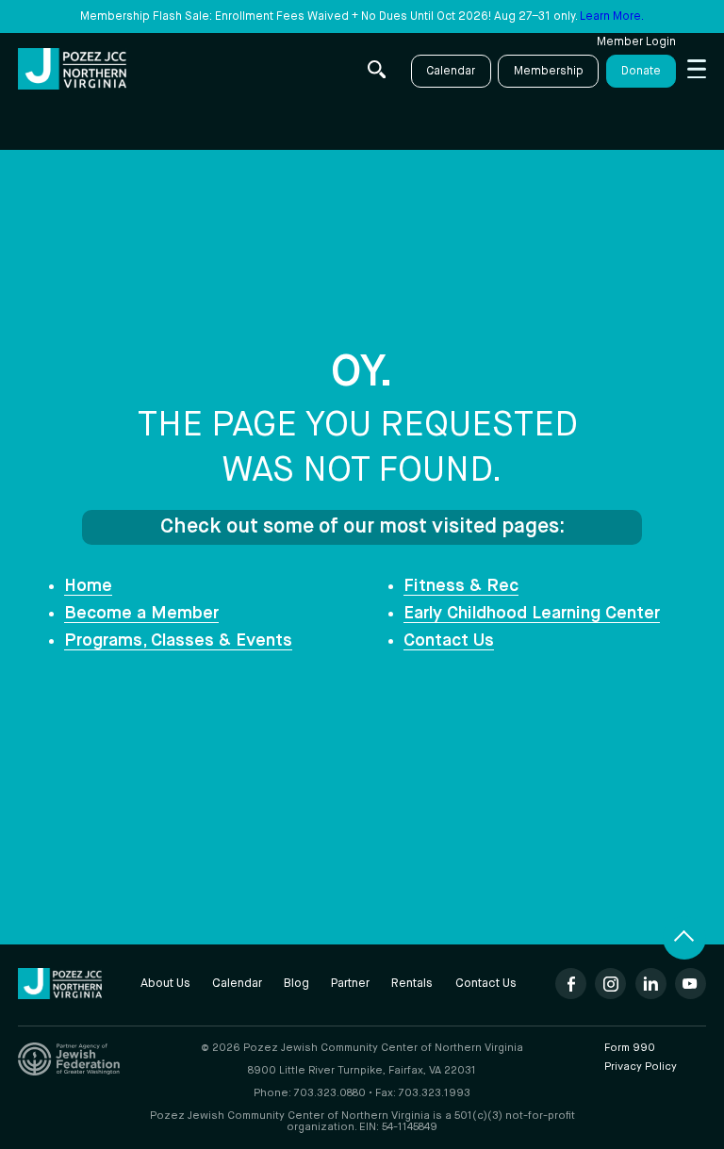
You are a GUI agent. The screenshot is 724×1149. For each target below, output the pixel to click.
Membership (549, 71)
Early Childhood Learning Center (531, 613)
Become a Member (141, 613)
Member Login (636, 42)
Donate (641, 71)
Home (88, 586)
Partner (350, 983)
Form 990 (629, 1048)
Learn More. (612, 16)
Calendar (450, 71)
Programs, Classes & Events (178, 640)
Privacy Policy (640, 1067)
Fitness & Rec (460, 586)
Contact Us (448, 640)
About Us (165, 983)
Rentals (412, 983)
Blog (296, 983)
